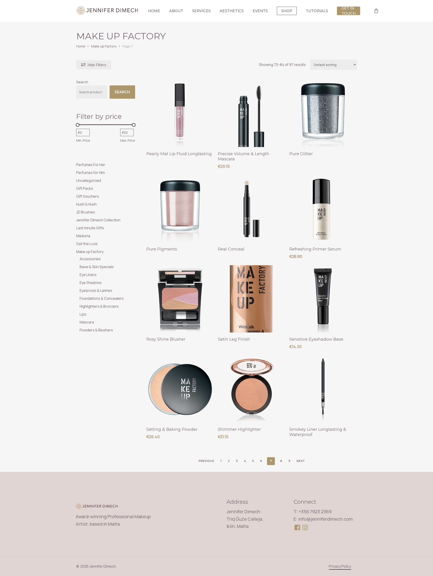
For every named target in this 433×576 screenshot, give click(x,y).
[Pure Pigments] (180, 208)
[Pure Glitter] (323, 113)
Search (82, 82)
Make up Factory (104, 46)
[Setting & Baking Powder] (180, 389)
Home (80, 46)
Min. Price (83, 140)
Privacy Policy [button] (340, 566)
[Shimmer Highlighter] (251, 389)
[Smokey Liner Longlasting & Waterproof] (323, 389)
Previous (206, 461)
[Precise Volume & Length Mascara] (251, 113)
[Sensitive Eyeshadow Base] (323, 298)
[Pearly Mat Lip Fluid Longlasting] (180, 113)
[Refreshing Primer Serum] (323, 208)
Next (301, 461)
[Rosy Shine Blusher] (180, 298)
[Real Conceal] (251, 208)
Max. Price (127, 140)
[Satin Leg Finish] (251, 298)
